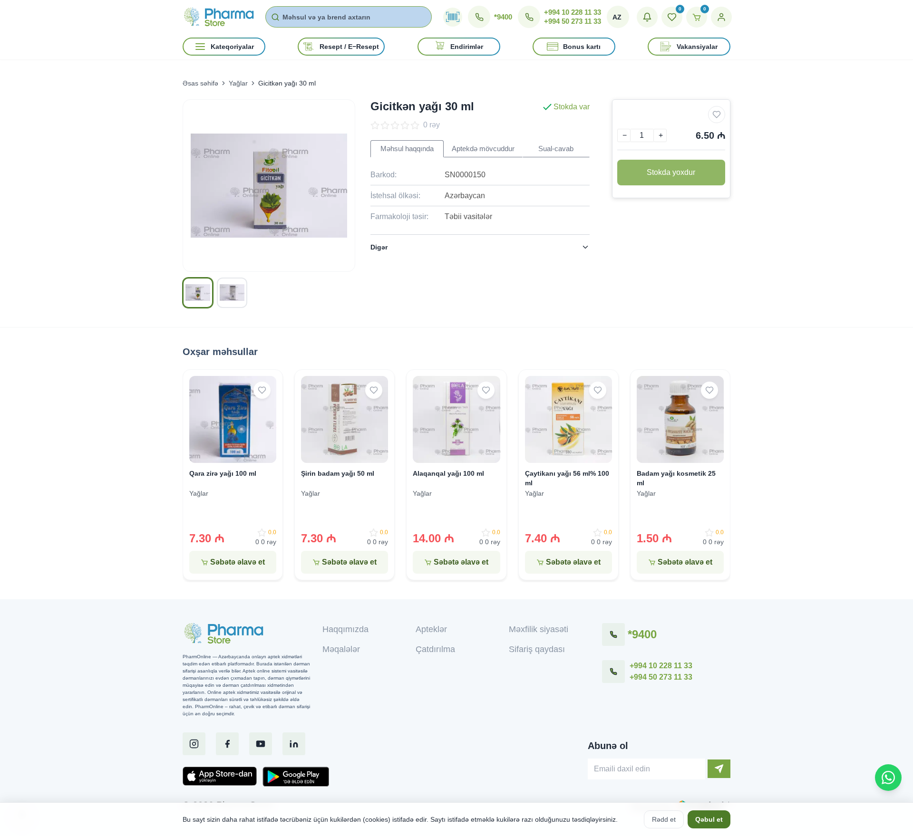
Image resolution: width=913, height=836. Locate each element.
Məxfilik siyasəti (538, 629)
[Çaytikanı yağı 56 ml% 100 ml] (568, 419)
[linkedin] (293, 743)
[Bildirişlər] (647, 17)
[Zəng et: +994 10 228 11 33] (613, 671)
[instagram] (194, 743)
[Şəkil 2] (232, 293)
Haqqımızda (345, 629)
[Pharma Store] (218, 17)
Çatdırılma (435, 649)
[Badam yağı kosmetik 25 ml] (680, 419)
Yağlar (238, 83)
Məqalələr (341, 649)
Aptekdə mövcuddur (483, 149)
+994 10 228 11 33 (572, 12)
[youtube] (260, 743)
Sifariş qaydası (537, 649)
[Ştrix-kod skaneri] (452, 17)
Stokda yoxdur (671, 172)
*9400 (503, 17)
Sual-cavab (555, 149)
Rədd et (664, 819)
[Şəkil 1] (198, 293)
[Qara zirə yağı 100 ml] (232, 419)
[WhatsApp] (888, 777)
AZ (617, 17)
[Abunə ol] (719, 768)
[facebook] (227, 743)
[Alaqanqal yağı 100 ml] (456, 419)
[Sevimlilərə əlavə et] (716, 114)
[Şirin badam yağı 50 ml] (344, 419)
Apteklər (431, 629)
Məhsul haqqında (407, 149)
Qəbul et (709, 819)
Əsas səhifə (200, 83)
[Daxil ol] (721, 17)
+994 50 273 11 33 (572, 21)
